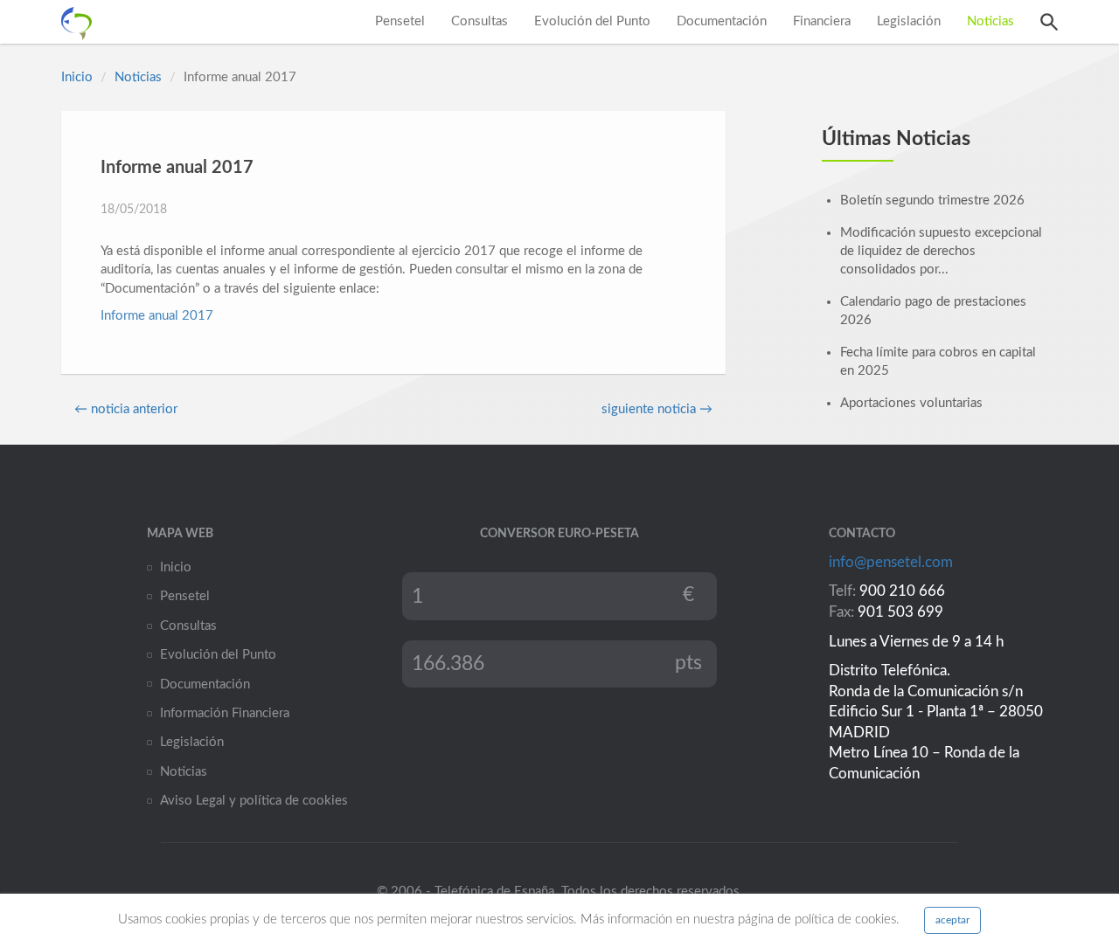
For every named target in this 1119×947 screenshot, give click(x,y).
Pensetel (400, 21)
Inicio (77, 77)
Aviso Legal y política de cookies (254, 800)
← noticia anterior (125, 409)
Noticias (990, 21)
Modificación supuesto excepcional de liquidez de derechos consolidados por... (941, 251)
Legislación (909, 21)
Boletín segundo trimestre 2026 (932, 200)
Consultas (479, 21)
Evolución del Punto (592, 21)
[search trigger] (1049, 22)
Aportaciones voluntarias (911, 403)
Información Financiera (224, 713)
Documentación (722, 21)
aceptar (952, 920)
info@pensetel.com (891, 563)
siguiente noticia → (656, 409)
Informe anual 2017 (157, 315)
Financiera (822, 21)
